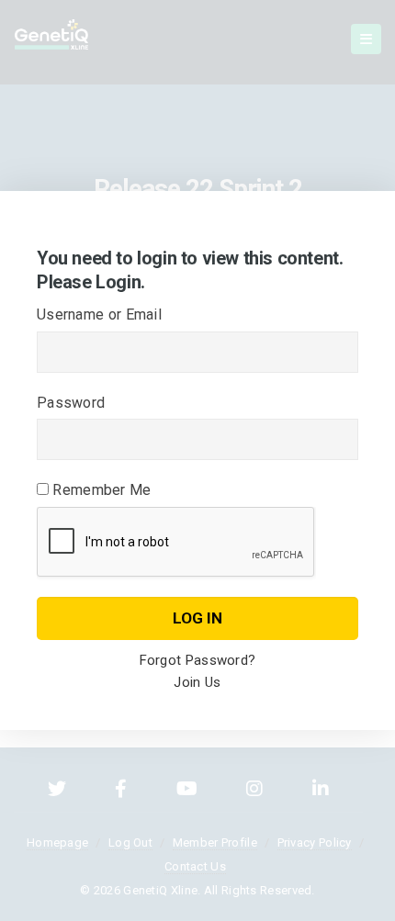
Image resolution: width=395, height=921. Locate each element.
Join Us (197, 682)
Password (71, 402)
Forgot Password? (198, 660)
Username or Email (99, 314)
